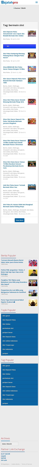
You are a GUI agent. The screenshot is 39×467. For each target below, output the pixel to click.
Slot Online (6, 324)
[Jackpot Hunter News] (10, 2)
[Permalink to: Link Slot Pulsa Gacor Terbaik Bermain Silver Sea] (32, 187)
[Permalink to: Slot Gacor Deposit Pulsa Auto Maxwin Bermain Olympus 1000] (32, 80)
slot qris (4, 460)
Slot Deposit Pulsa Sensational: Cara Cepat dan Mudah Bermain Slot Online (13, 34)
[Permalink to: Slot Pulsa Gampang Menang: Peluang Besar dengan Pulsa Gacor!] (32, 55)
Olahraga (16, 86)
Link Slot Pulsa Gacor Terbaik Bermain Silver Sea (14, 186)
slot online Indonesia (10, 341)
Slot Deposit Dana (8, 337)
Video (16, 92)
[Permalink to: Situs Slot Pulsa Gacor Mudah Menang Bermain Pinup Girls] (32, 102)
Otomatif (6, 88)
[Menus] (36, 2)
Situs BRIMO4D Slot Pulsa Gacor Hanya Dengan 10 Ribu (14, 68)
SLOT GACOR (5, 454)
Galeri (10, 86)
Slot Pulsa (6, 39)
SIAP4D (3, 458)
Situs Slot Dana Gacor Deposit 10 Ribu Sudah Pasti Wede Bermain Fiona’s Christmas (14, 142)
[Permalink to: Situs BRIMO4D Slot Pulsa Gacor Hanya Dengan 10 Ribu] (32, 69)
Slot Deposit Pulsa (9, 320)
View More (19, 220)
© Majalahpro (5, 464)
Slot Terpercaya (8, 345)
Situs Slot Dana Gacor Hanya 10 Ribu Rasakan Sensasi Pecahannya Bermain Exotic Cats (14, 165)
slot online (6, 90)
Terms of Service (27, 464)
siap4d (3, 456)
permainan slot (8, 328)
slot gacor (20, 88)
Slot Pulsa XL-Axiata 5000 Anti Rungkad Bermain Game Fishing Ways (18, 205)
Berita (5, 86)
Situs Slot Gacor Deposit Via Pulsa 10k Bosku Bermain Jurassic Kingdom (13, 121)
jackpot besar (7, 332)
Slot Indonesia (7, 349)
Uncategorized (8, 92)
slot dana (13, 88)
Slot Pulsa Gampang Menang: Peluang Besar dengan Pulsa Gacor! (14, 56)
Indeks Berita (16, 464)
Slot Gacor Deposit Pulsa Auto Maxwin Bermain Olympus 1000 (14, 81)
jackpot (5, 353)
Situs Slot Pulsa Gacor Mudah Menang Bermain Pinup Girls (14, 101)
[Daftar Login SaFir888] (19, 46)
